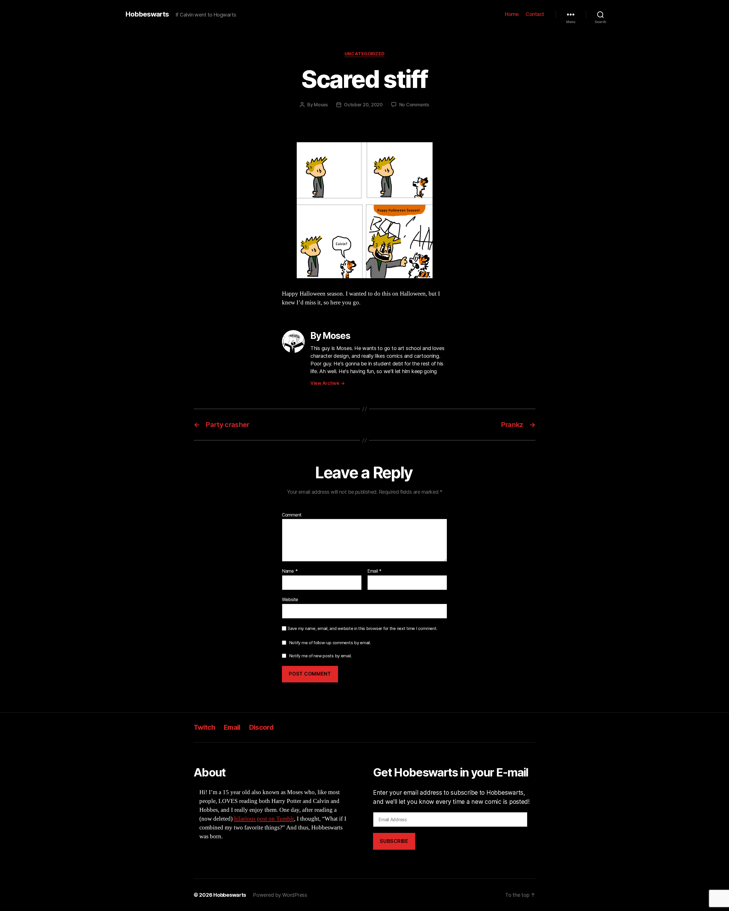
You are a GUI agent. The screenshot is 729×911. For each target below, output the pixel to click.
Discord (261, 727)
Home (512, 14)
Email (374, 571)
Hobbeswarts (147, 14)
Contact (535, 14)
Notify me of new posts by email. (320, 655)
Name (290, 571)
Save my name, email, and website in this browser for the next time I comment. (362, 628)
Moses (321, 104)
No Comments (414, 104)
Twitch (204, 727)
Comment (292, 515)
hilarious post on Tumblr (264, 819)
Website (290, 599)
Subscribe (394, 841)
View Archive (327, 383)
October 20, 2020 (363, 104)
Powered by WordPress (280, 895)
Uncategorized (364, 53)
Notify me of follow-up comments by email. (330, 642)
